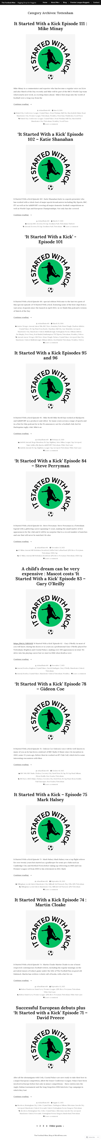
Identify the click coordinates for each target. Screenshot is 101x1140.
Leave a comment (51, 124)
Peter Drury (29, 334)
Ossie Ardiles (30, 445)
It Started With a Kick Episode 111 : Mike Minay (50, 26)
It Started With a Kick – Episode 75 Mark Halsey (50, 797)
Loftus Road (62, 550)
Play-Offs (68, 884)
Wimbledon (69, 116)
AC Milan (21, 550)
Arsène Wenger (22, 326)
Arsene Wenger (29, 337)
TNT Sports (58, 334)
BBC (34, 224)
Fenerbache (43, 329)
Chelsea (55, 337)
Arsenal (29, 224)
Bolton (21, 995)
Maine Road (81, 113)
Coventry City (47, 773)
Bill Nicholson (36, 550)
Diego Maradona (37, 442)
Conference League (31, 113)
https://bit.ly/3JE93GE (23, 643)
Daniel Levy (39, 989)
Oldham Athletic (76, 332)
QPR (69, 550)
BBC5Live (38, 337)
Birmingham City (31, 1105)
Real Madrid (38, 334)
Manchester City (23, 116)
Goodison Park (54, 224)
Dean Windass (55, 113)
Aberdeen (20, 1105)
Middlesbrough (50, 332)
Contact (96, 2)
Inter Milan (61, 442)
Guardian (51, 329)
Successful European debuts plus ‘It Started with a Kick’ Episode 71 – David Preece (50, 1012)
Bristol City (20, 113)
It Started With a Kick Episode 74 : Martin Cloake (50, 902)
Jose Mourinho (67, 329)
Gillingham (21, 884)
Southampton (48, 334)
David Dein (56, 773)
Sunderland (67, 1113)
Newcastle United (46, 1108)
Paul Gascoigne (40, 782)
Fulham (78, 773)
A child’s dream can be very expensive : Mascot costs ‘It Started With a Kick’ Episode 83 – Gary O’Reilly (50, 576)
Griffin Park (53, 550)
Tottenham (45, 116)
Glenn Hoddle (41, 776)
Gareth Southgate (53, 668)
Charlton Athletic (78, 326)
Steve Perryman (77, 550)
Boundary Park (56, 326)
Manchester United (37, 332)
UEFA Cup (54, 553)
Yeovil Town (78, 116)
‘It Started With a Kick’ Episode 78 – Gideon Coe (50, 686)
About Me (54, 2)
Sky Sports (40, 445)
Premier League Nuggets (79, 2)
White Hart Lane (67, 445)
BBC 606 (23, 773)
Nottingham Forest (63, 332)
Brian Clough (66, 326)
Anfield (22, 442)
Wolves (80, 334)
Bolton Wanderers (27, 989)
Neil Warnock (59, 884)
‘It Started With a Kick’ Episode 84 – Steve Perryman (50, 463)
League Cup (69, 442)
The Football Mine (8, 3)
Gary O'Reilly (65, 668)
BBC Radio (31, 773)
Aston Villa (38, 326)
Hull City (64, 113)
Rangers (70, 1108)
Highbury (53, 442)
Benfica (26, 668)
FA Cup (45, 224)
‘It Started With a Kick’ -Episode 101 (50, 239)
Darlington (57, 1105)
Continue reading (21, 104)
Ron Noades (50, 776)
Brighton (32, 668)
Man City (80, 337)
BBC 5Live (46, 326)
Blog (65, 2)
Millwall (51, 884)
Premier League (35, 116)
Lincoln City (79, 1105)
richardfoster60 (44, 110)
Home (45, 2)
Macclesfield (72, 113)
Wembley (53, 116)
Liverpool (76, 329)
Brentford (45, 550)
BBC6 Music (32, 779)
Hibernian (71, 1105)
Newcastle (38, 1113)
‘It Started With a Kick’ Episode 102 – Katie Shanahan (50, 136)
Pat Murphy (20, 334)
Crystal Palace (44, 113)
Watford (71, 224)
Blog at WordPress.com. (58, 1135)
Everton (40, 224)
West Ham (61, 116)
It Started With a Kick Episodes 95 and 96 (50, 355)
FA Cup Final (34, 329)
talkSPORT (48, 445)
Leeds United (30, 884)
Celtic (40, 1105)
